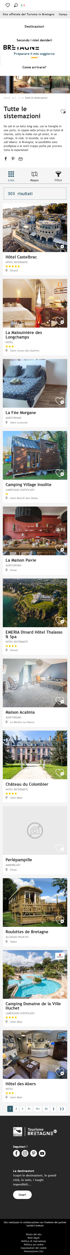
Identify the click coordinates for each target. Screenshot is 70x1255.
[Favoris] (8, 5)
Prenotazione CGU (33, 1251)
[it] (23, 5)
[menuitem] (35, 26)
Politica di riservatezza (33, 1241)
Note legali (34, 1237)
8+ (29, 1108)
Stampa (63, 14)
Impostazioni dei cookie (33, 1248)
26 (46, 1108)
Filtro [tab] (58, 180)
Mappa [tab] (34, 180)
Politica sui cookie (33, 1244)
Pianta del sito (33, 1234)
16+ (37, 1108)
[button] (16, 5)
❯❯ (61, 1108)
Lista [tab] (11, 180)
